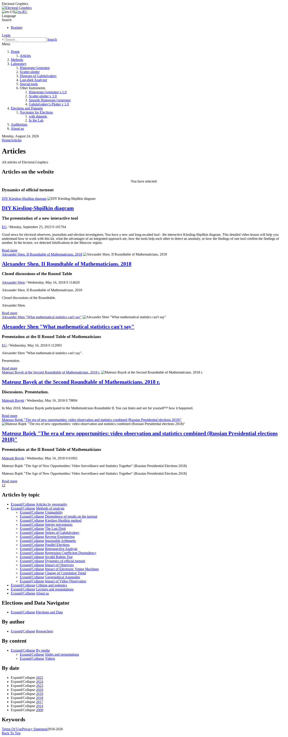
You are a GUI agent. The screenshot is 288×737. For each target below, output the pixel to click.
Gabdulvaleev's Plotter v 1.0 (49, 104)
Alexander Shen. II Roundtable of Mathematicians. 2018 (42, 254)
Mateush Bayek (13, 400)
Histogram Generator (35, 68)
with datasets (38, 116)
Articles (25, 56)
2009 (39, 710)
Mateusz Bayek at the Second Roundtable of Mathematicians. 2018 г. (51, 372)
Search (52, 39)
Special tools (29, 84)
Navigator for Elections (36, 112)
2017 (39, 702)
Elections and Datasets (27, 108)
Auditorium (19, 124)
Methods (17, 60)
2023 (39, 686)
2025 (39, 677)
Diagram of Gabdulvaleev (38, 76)
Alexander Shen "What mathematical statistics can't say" (42, 317)
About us (17, 128)
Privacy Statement (34, 729)
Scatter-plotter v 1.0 (43, 96)
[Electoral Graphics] (17, 8)
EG (4, 227)
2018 (39, 698)
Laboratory (19, 64)
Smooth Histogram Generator (50, 100)
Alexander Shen (13, 282)
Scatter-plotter (30, 72)
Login (6, 35)
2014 (39, 706)
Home (15, 51)
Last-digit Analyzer (33, 80)
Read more (9, 250)
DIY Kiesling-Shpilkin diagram (24, 198)
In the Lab (36, 120)
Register (16, 27)
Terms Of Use (12, 729)
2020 (39, 690)
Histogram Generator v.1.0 (48, 92)
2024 (39, 682)
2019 (39, 694)
